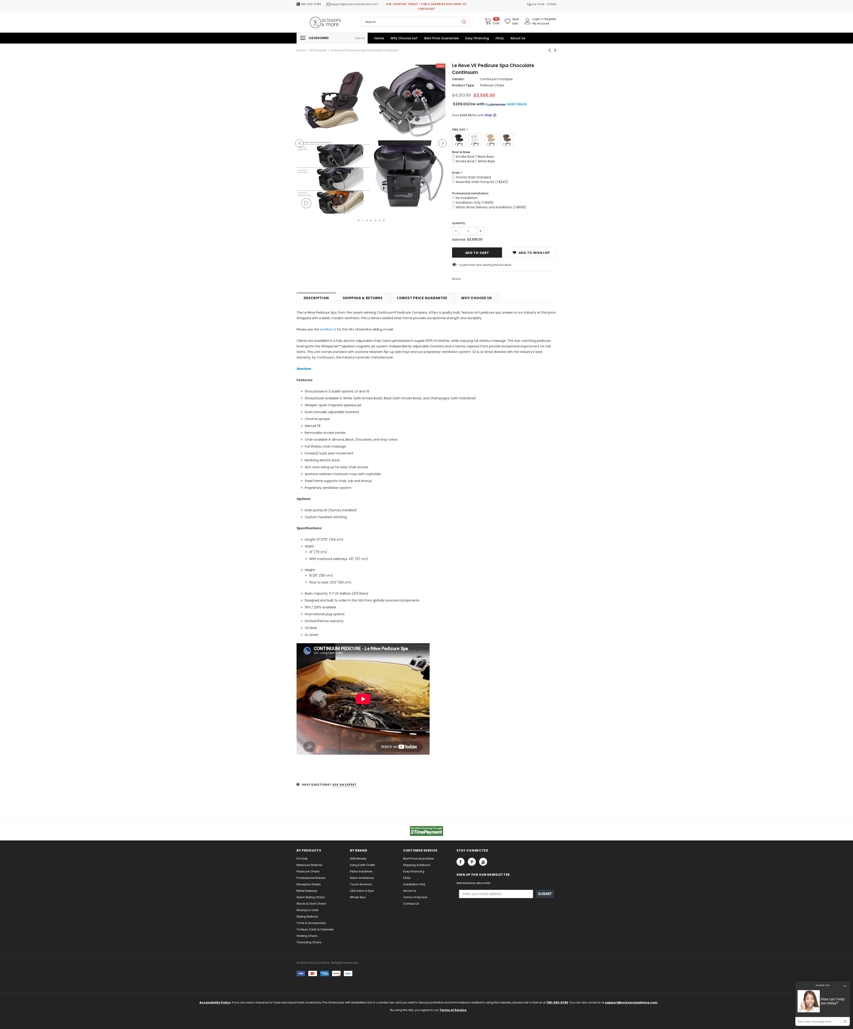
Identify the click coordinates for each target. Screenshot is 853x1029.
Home (301, 50)
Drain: (456, 173)
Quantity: (459, 223)
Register (550, 19)
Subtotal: (459, 239)
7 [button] (384, 220)
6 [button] (380, 220)
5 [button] (375, 220)
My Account (540, 23)
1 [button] (358, 220)
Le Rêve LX (328, 329)
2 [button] (363, 220)
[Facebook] (460, 862)
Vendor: (458, 79)
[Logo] (325, 22)
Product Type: (463, 85)
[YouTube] (483, 862)
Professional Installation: (470, 193)
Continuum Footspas (496, 79)
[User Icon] (527, 21)
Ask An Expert (344, 784)
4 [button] (371, 220)
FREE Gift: (459, 129)
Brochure (304, 368)
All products (318, 50)
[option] (333, 139)
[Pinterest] (472, 862)
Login (536, 19)
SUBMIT (545, 894)
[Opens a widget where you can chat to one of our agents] (822, 1003)
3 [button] (367, 220)
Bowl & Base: (461, 152)
